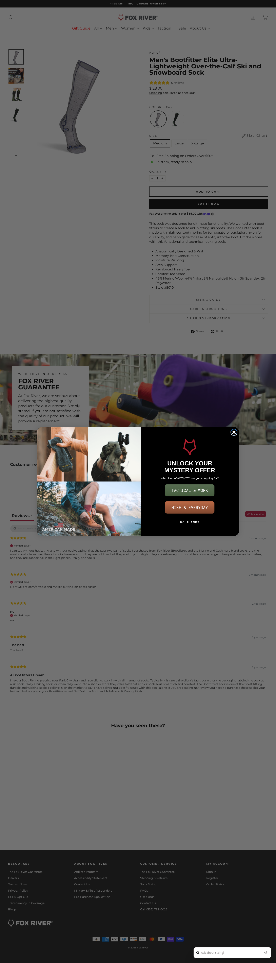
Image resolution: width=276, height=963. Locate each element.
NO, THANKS (189, 522)
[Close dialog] (234, 432)
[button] (189, 490)
